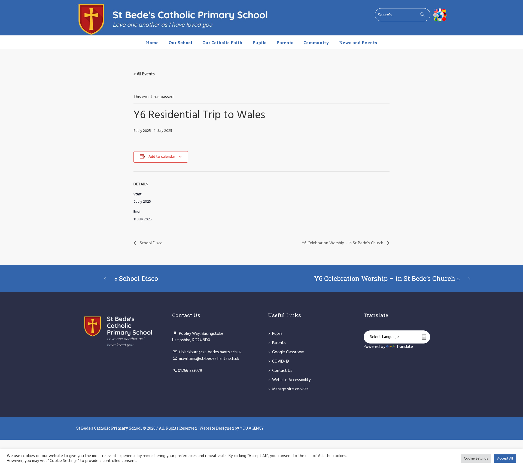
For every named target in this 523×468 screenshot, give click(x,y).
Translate (404, 347)
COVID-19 (280, 361)
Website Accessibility (291, 380)
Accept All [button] (505, 458)
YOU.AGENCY (252, 428)
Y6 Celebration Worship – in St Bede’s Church (343, 243)
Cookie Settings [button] (476, 458)
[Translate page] (438, 15)
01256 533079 (190, 370)
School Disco (151, 243)
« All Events (144, 74)
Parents (279, 343)
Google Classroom (288, 352)
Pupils (277, 333)
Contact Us (282, 370)
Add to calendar (161, 157)
